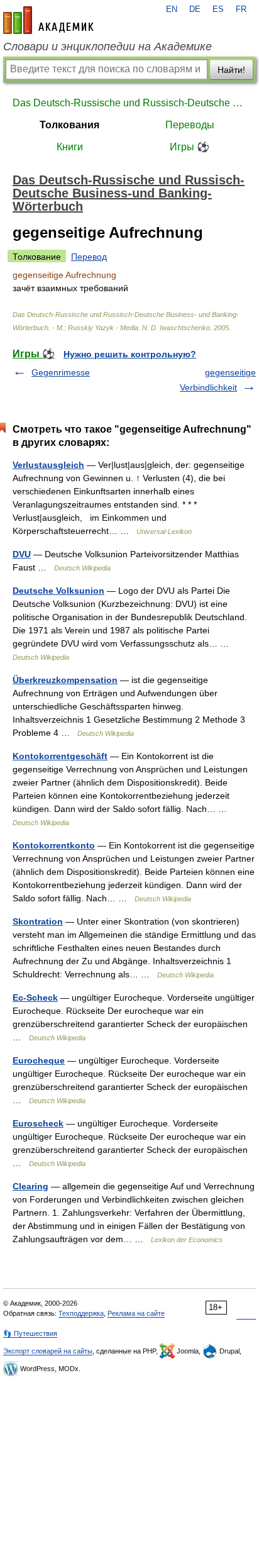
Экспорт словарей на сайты (47, 1351)
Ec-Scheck (35, 997)
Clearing (30, 1186)
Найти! (231, 70)
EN (171, 9)
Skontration (38, 921)
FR (241, 9)
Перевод (89, 257)
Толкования (69, 125)
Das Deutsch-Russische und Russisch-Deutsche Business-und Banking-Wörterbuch (129, 102)
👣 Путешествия (30, 1333)
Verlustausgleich (48, 465)
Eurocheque (39, 1060)
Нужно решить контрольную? (129, 354)
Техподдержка (81, 1313)
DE (195, 9)
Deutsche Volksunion (58, 591)
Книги (70, 147)
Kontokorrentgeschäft (60, 756)
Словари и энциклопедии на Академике (107, 46)
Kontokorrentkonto (54, 845)
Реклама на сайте (136, 1313)
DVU (22, 554)
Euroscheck (38, 1123)
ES (218, 9)
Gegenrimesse (60, 372)
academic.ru (48, 20)
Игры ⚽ (189, 147)
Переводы (189, 125)
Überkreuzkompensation (65, 680)
